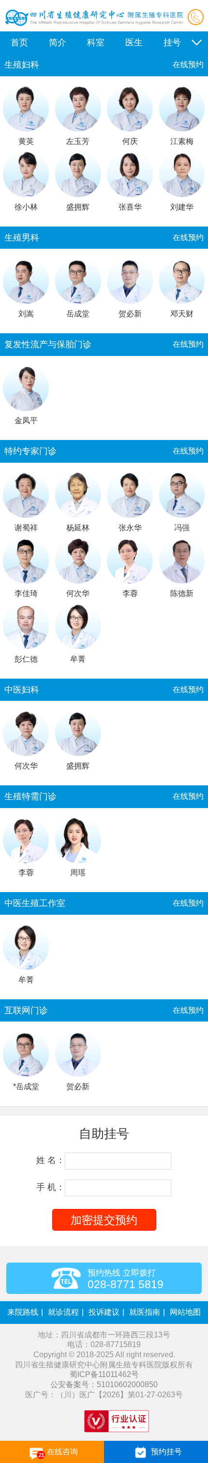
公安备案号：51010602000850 (104, 1384)
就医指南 (144, 1312)
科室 (95, 42)
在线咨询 (62, 1452)
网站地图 (185, 1312)
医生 (134, 42)
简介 (57, 42)
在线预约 (188, 64)
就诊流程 (63, 1312)
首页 (19, 42)
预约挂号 (166, 1452)
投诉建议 (104, 1312)
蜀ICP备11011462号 (104, 1374)
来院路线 (22, 1312)
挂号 (172, 42)
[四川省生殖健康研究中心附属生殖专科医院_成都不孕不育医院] (94, 27)
